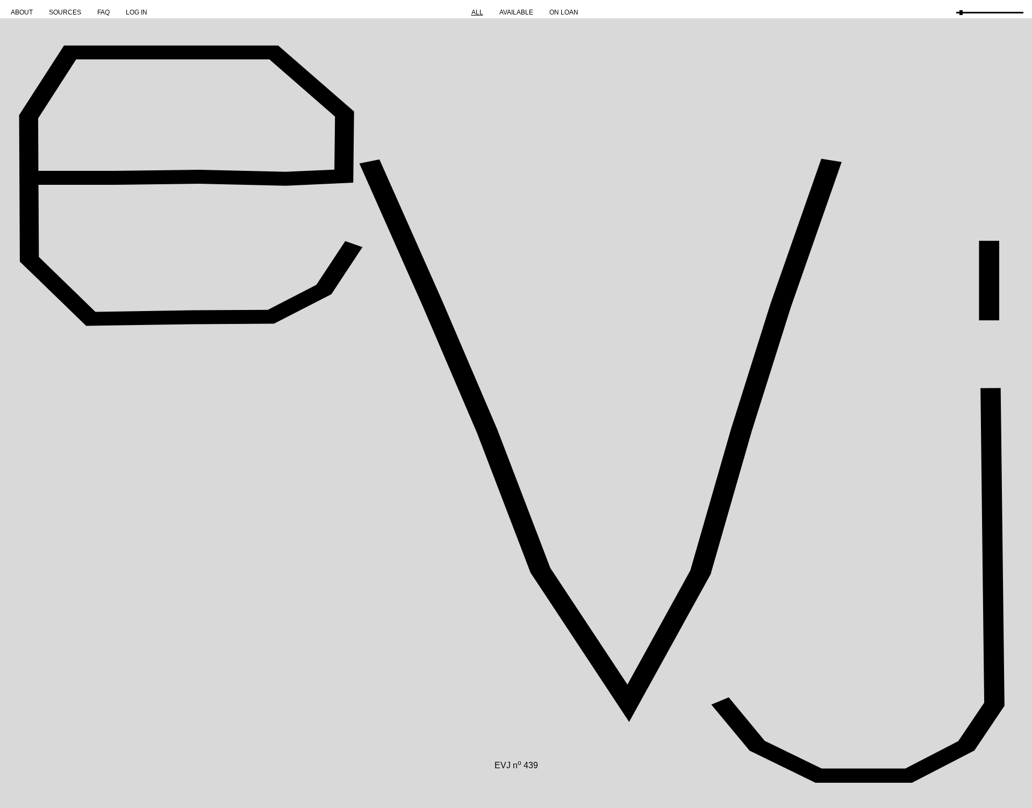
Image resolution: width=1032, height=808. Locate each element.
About (22, 12)
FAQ (103, 12)
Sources (65, 12)
